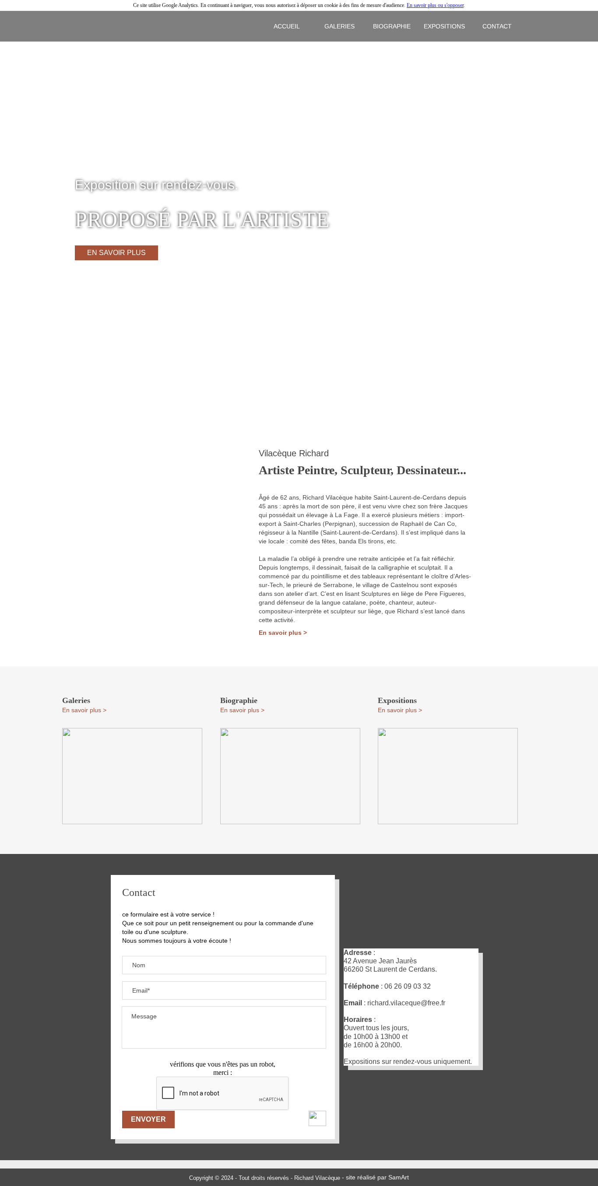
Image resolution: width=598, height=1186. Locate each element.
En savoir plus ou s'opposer (435, 5)
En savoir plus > (283, 632)
